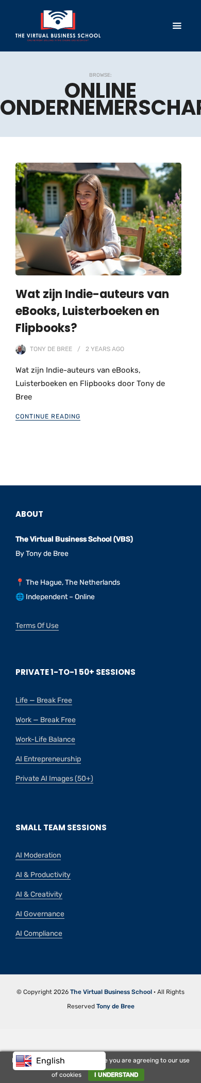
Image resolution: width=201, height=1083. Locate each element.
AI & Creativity (38, 894)
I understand (116, 1074)
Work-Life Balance (45, 739)
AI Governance (39, 914)
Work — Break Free (45, 719)
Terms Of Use (37, 625)
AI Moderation (38, 855)
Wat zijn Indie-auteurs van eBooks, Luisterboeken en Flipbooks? (92, 311)
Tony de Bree (51, 349)
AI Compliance (38, 933)
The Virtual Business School (111, 991)
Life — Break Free (43, 700)
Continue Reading (47, 416)
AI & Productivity (43, 874)
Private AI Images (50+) (54, 778)
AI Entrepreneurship (48, 759)
